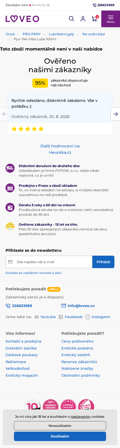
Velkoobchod (18, 368)
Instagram (101, 316)
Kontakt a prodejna (23, 341)
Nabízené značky (77, 368)
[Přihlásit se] (82, 19)
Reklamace (16, 361)
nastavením (80, 416)
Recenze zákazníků (79, 361)
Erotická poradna (77, 348)
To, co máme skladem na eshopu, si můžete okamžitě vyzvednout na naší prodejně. (63, 192)
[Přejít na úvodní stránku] (22, 18)
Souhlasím (60, 436)
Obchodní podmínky (80, 375)
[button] (71, 19)
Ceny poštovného (77, 341)
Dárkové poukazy (22, 355)
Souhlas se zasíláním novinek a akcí (33, 273)
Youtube (48, 316)
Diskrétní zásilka (21, 348)
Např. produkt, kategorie (41, 31)
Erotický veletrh (75, 355)
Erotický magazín (22, 375)
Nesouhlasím (60, 426)
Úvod (10, 34)
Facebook (74, 316)
